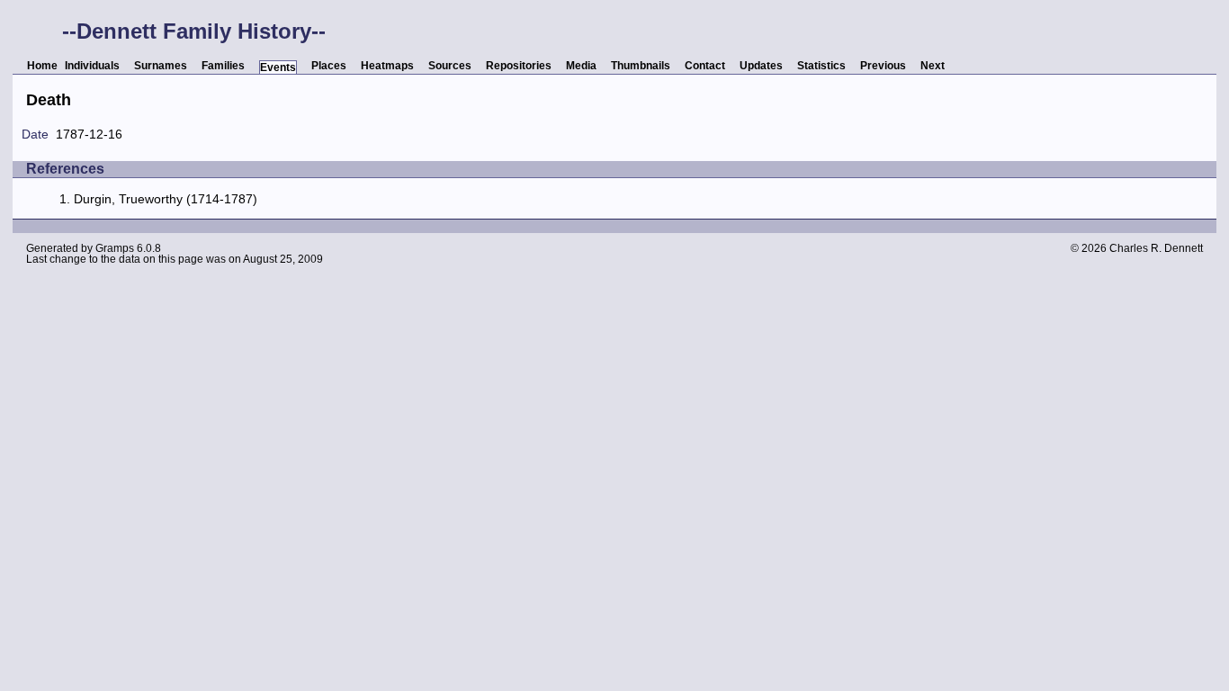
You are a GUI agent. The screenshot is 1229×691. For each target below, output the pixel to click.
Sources (449, 65)
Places (328, 65)
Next (932, 65)
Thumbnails (640, 65)
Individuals (92, 65)
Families (223, 65)
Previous (883, 65)
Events (278, 67)
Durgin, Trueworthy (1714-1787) (165, 199)
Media (581, 65)
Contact (705, 65)
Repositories (519, 65)
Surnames (160, 65)
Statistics (821, 65)
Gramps (114, 248)
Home (42, 65)
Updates (761, 65)
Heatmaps (387, 65)
